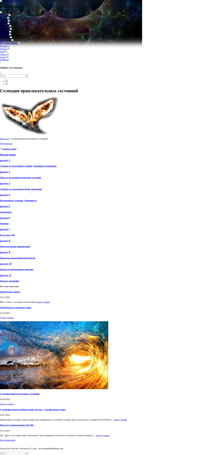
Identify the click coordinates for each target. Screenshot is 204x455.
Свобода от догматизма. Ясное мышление (21, 189)
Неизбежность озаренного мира (15, 307)
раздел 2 (5, 171)
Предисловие (8, 154)
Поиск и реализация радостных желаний (20, 177)
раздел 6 (5, 217)
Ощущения (5, 212)
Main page (4, 139)
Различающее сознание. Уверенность (18, 200)
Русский (12, 1)
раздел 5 (5, 206)
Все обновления (7, 440)
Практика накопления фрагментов (17, 258)
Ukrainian (4, 60)
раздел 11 (5, 275)
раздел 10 (6, 263)
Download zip (6, 143)
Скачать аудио (9, 149)
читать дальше (43, 302)
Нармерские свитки (10, 292)
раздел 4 (5, 194)
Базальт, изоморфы (9, 281)
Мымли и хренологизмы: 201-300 (16, 425)
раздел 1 (5, 160)
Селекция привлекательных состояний (19, 394)
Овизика (4, 223)
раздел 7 (5, 229)
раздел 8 (5, 240)
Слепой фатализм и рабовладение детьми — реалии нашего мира (33, 409)
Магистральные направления (15, 246)
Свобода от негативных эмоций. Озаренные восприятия (28, 166)
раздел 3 (5, 183)
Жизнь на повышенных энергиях (16, 269)
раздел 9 (5, 252)
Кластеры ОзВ (7, 235)
